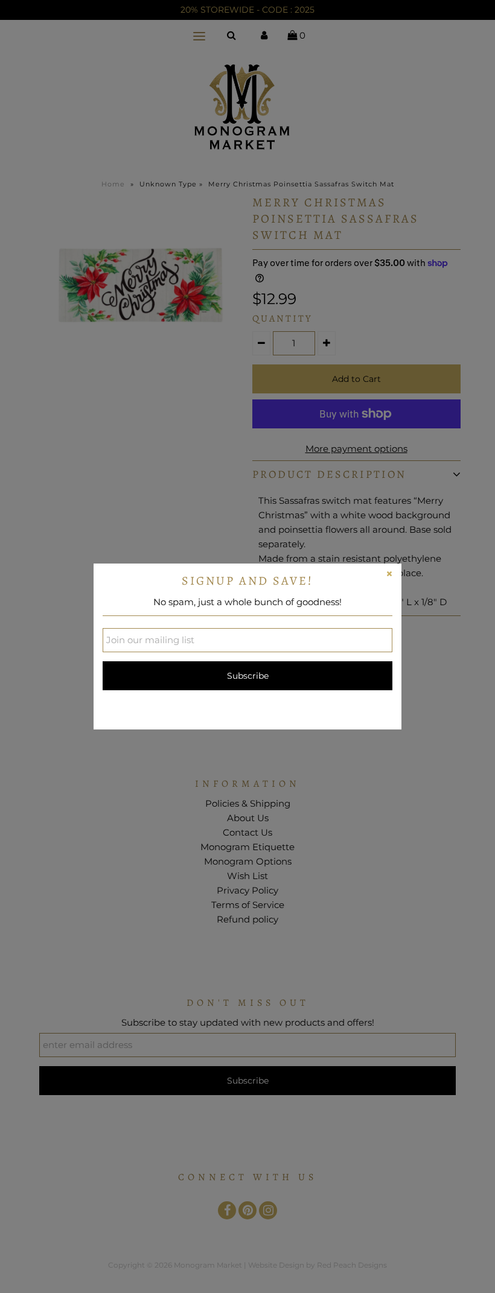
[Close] (389, 576)
